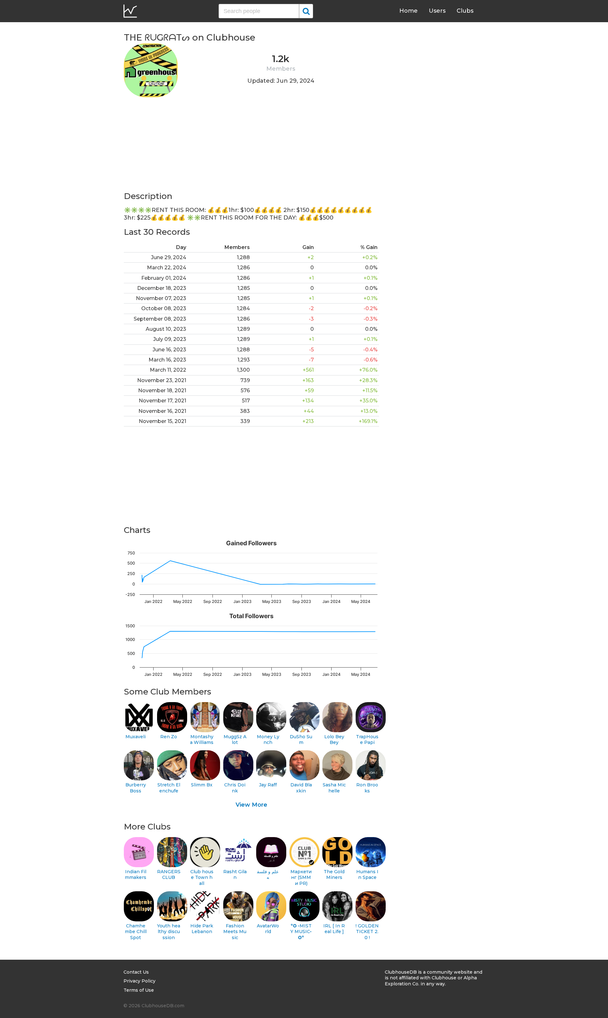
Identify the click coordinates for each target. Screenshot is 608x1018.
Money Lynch (268, 740)
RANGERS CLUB (168, 874)
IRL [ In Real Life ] (334, 929)
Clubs (465, 10)
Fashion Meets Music (234, 931)
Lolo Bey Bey (334, 740)
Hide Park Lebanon (201, 929)
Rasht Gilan (235, 874)
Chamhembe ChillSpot (136, 931)
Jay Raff (268, 785)
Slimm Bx (201, 785)
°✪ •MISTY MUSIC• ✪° (301, 931)
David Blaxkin (301, 788)
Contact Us (136, 972)
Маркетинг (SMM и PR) (301, 877)
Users (437, 10)
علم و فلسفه (268, 874)
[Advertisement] (251, 146)
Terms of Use (139, 990)
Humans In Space (367, 874)
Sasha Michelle (334, 788)
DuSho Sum (301, 740)
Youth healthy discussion (168, 931)
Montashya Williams (201, 740)
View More (251, 804)
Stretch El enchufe (168, 788)
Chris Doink (234, 788)
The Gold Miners (334, 874)
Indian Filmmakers (135, 874)
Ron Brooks (367, 788)
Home (408, 10)
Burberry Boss (135, 788)
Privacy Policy (139, 981)
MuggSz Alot (235, 740)
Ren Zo (168, 736)
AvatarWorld (268, 929)
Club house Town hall (201, 877)
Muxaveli (135, 736)
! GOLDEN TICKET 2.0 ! (367, 931)
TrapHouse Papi (367, 740)
